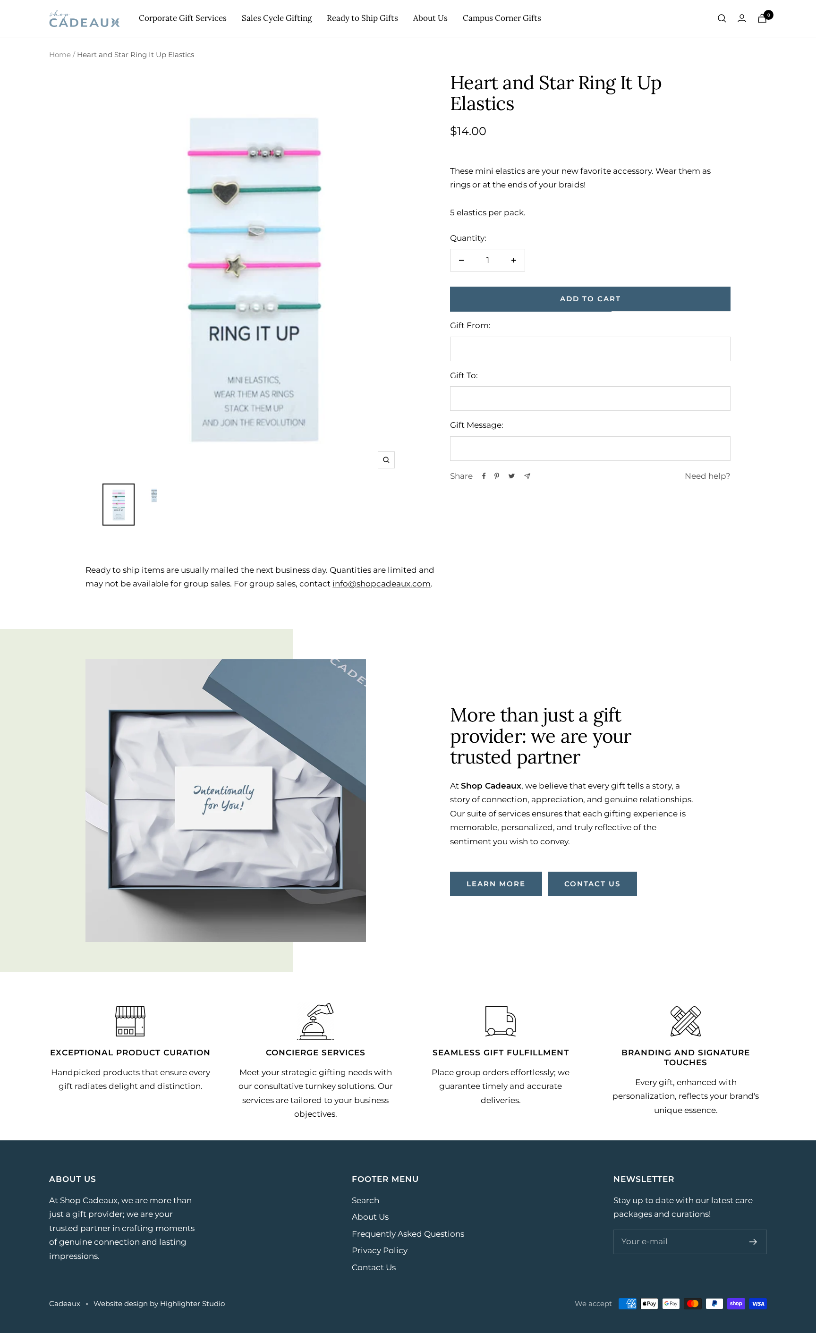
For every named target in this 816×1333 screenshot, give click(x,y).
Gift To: (464, 375)
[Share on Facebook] (484, 476)
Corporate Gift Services (183, 18)
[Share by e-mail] (527, 476)
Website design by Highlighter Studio (159, 1303)
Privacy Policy (380, 1250)
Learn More (496, 883)
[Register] (753, 1242)
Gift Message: (476, 425)
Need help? (708, 476)
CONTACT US (592, 883)
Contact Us (374, 1267)
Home (60, 54)
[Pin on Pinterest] (496, 476)
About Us (430, 18)
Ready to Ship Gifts (362, 18)
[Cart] (762, 18)
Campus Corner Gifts (502, 18)
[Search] (722, 18)
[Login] (742, 18)
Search (365, 1200)
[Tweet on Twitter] (512, 476)
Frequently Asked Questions (408, 1234)
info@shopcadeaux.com (381, 583)
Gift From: (470, 325)
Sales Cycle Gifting (277, 18)
